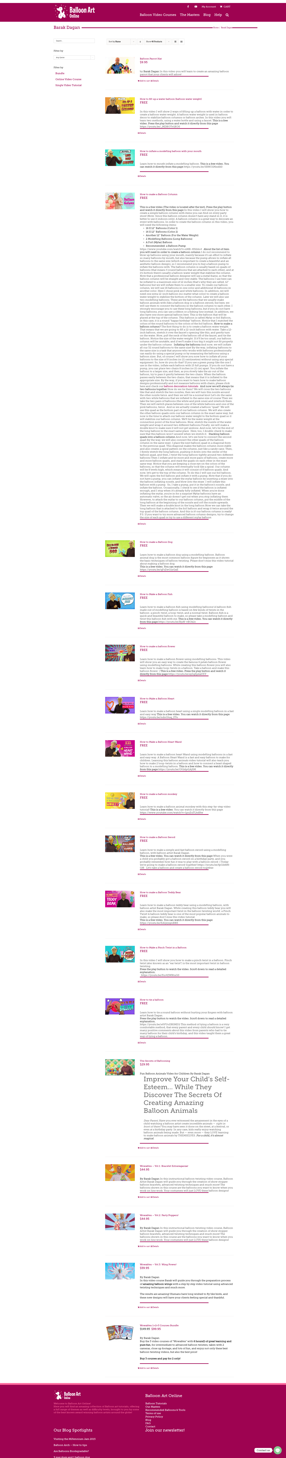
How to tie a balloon (152, 999)
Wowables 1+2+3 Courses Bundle (159, 1325)
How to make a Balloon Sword (157, 837)
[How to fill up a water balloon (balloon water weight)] (120, 105)
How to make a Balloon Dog (156, 542)
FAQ (148, 1423)
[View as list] (181, 42)
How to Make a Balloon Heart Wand (161, 742)
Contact (150, 1426)
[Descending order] (140, 42)
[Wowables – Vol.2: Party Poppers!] (120, 1222)
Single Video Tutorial (68, 85)
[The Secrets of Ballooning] (120, 1067)
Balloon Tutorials (156, 1403)
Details (156, 81)
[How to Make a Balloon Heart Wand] (120, 748)
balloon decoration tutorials (181, 386)
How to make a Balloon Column (158, 194)
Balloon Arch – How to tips (70, 1445)
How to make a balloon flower (157, 646)
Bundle (59, 73)
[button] (227, 15)
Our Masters (152, 1406)
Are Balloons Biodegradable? (71, 1451)
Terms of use (153, 1413)
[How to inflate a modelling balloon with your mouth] (120, 157)
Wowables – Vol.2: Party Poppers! (159, 1215)
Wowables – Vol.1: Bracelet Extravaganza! (164, 1166)
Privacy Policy (154, 1416)
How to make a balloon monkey (158, 794)
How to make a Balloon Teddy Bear (160, 892)
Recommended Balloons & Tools (165, 1410)
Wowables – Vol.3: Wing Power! (158, 1264)
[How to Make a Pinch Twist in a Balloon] (120, 954)
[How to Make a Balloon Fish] (120, 600)
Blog (148, 1420)
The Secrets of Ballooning (155, 1061)
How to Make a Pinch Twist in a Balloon (163, 947)
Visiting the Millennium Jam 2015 (75, 1439)
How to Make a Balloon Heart (157, 698)
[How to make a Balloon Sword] (120, 843)
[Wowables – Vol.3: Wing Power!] (120, 1271)
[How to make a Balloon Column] (120, 201)
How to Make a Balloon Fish (156, 594)
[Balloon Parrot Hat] (120, 65)
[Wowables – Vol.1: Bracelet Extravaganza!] (120, 1172)
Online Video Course (68, 79)
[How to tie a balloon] (120, 1006)
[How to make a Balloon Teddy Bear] (120, 899)
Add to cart (145, 81)
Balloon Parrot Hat (151, 58)
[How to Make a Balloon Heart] (120, 705)
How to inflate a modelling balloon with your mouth (171, 151)
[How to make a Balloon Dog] (120, 548)
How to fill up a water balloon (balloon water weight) (171, 99)
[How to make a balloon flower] (120, 653)
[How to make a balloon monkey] (120, 800)
